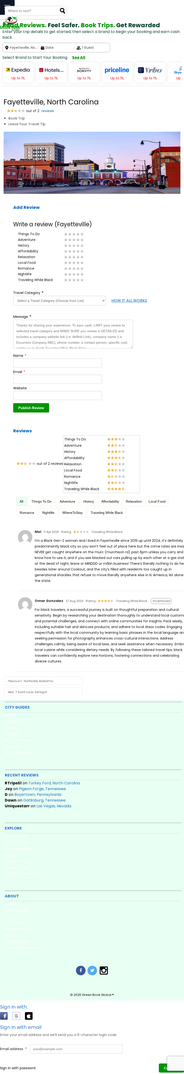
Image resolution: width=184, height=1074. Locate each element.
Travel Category (28, 293)
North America (19, 740)
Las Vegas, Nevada (53, 806)
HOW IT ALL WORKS (129, 300)
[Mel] (25, 544)
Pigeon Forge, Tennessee (42, 789)
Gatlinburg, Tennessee (44, 800)
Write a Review (19, 849)
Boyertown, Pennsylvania (37, 794)
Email (19, 371)
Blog (9, 855)
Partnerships (17, 910)
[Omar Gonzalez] (25, 611)
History (88, 501)
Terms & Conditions (23, 947)
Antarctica (15, 721)
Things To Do (41, 501)
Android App (16, 842)
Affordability (110, 501)
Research (14, 929)
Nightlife (48, 513)
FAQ (9, 935)
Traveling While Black (107, 513)
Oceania (13, 746)
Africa (10, 715)
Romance (27, 513)
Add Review (26, 207)
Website (20, 388)
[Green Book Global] (10, 29)
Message (22, 317)
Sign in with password (17, 1068)
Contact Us (15, 923)
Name (19, 355)
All (21, 501)
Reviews (22, 431)
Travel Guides (17, 867)
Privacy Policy (18, 941)
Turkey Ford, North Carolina (54, 783)
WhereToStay (72, 513)
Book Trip (16, 118)
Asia (8, 728)
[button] (6, 1016)
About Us (13, 904)
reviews (47, 110)
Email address (13, 1049)
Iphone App (16, 836)
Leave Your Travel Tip (27, 124)
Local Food (157, 501)
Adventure (67, 501)
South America (19, 752)
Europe (11, 734)
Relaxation (134, 501)
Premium (13, 861)
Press (10, 916)
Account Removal (21, 873)
